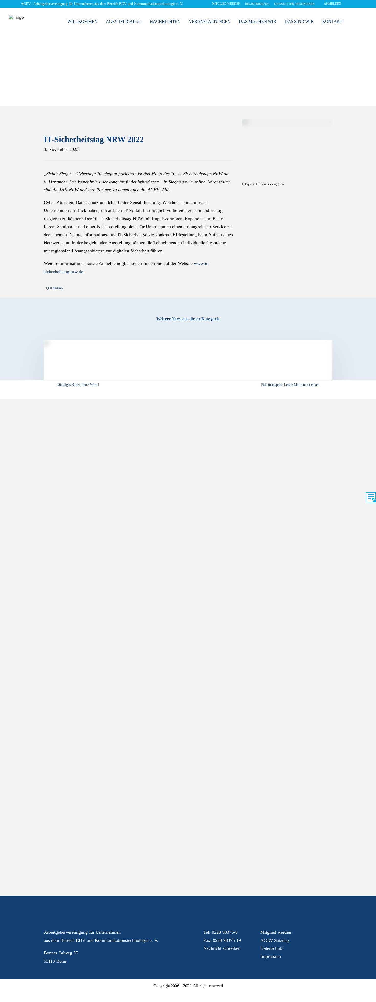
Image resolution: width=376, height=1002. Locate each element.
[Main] (188, 385)
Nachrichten (165, 21)
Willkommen (82, 21)
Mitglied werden (226, 3)
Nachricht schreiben (221, 948)
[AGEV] (17, 23)
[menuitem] (224, 5)
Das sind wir (299, 21)
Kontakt (332, 21)
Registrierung (257, 4)
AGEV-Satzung (274, 940)
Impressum (270, 956)
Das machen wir (257, 21)
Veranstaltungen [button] (209, 21)
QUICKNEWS (54, 288)
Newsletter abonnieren (294, 4)
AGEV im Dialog (123, 21)
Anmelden (332, 3)
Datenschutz (271, 948)
